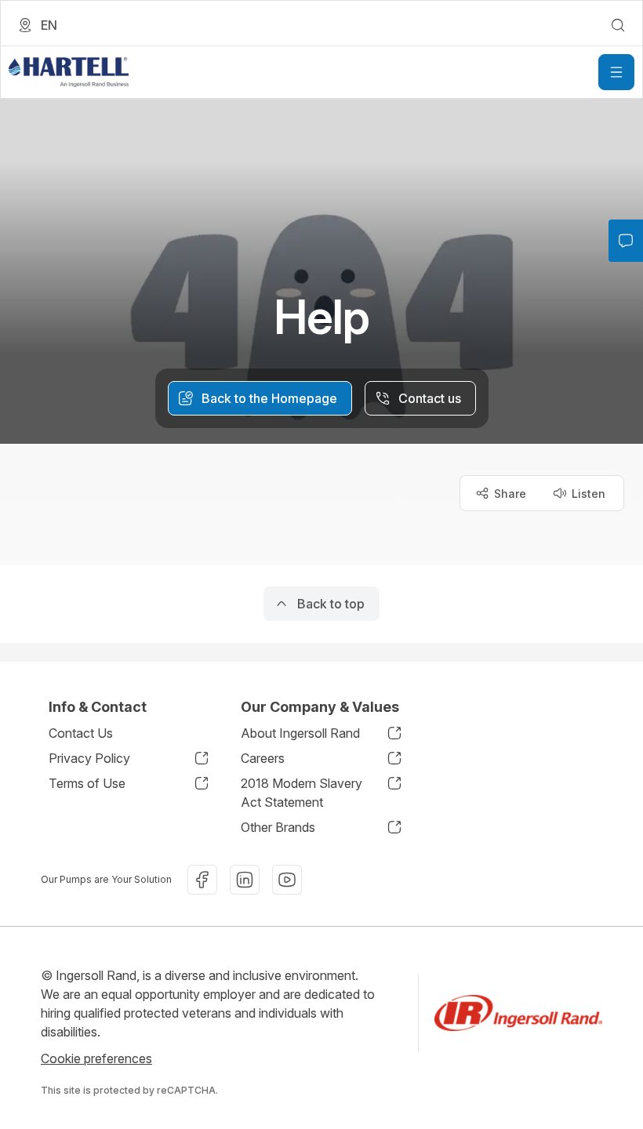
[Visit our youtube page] (287, 880)
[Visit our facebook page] (202, 880)
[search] (618, 25)
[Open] (616, 72)
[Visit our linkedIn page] (245, 880)
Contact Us (81, 733)
